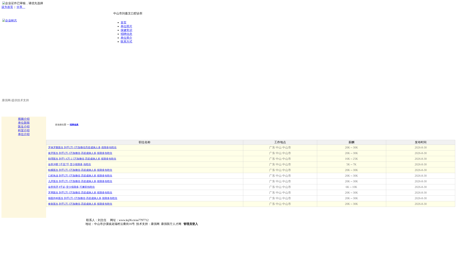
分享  (21, 7)
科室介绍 (24, 130)
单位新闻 (24, 122)
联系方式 (126, 41)
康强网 (155, 223)
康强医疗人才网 (171, 223)
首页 (123, 22)
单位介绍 (24, 134)
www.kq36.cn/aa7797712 (134, 220)
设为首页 (7, 7)
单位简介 (126, 37)
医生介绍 (24, 126)
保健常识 (126, 30)
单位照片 (126, 26)
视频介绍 (24, 118)
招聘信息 (126, 33)
